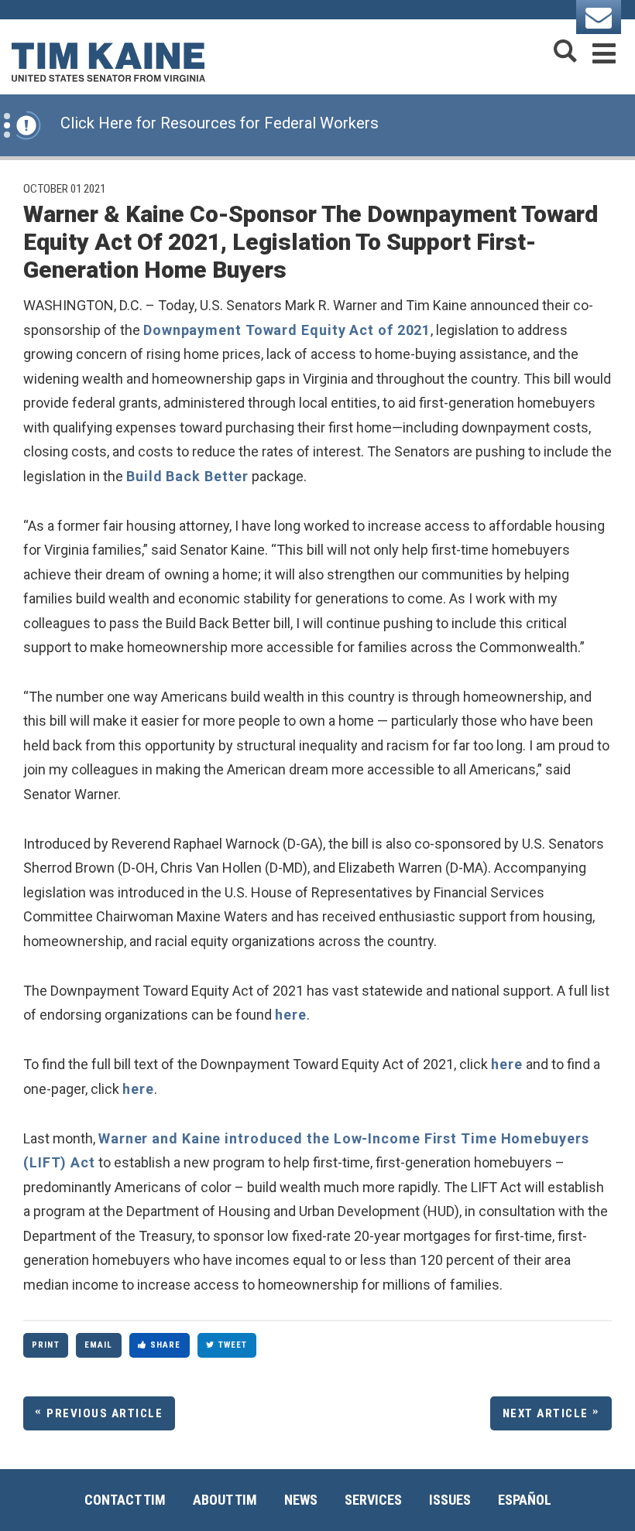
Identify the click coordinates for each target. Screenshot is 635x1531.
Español (524, 1500)
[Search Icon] (565, 50)
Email (98, 1345)
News (301, 1500)
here (291, 1014)
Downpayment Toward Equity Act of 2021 (287, 330)
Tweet (233, 1345)
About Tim (225, 1500)
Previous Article (104, 1413)
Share (165, 1345)
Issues (450, 1500)
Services (373, 1500)
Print (46, 1345)
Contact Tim (125, 1500)
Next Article (546, 1413)
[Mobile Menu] (604, 50)
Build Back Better (187, 476)
